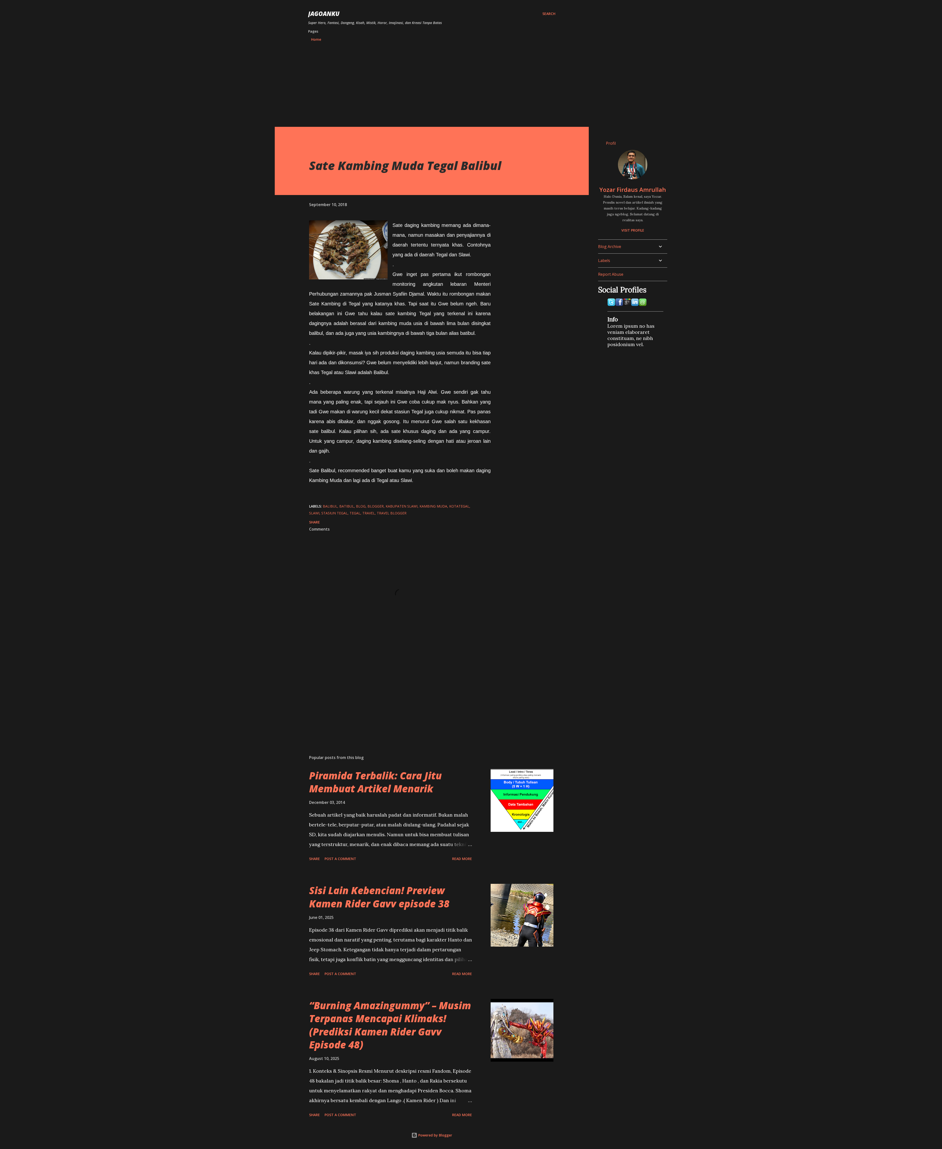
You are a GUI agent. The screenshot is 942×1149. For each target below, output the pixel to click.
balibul (330, 506)
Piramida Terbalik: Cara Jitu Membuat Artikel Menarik (375, 782)
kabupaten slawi (402, 506)
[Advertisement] (431, 82)
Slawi (314, 513)
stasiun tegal (334, 513)
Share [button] (314, 522)
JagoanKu (324, 14)
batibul (346, 506)
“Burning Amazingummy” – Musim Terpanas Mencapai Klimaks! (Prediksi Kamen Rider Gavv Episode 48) (390, 1025)
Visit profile (632, 230)
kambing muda (433, 506)
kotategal (459, 506)
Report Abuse (610, 274)
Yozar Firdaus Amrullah (632, 189)
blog (361, 506)
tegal (355, 513)
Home (316, 39)
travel (368, 513)
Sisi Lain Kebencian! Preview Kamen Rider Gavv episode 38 (379, 897)
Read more (462, 858)
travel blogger (391, 513)
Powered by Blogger (434, 1135)
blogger (375, 506)
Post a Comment (340, 858)
